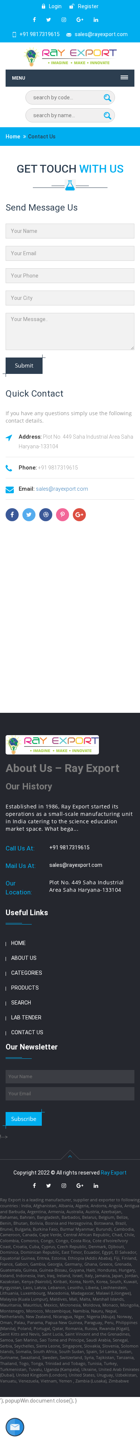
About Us (24, 958)
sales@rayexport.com (101, 34)
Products (25, 988)
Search (21, 1003)
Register (88, 6)
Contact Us (27, 1032)
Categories (26, 973)
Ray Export (114, 1173)
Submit (24, 365)
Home (13, 137)
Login (55, 6)
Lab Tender (26, 1017)
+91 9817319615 (39, 34)
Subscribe (23, 1118)
